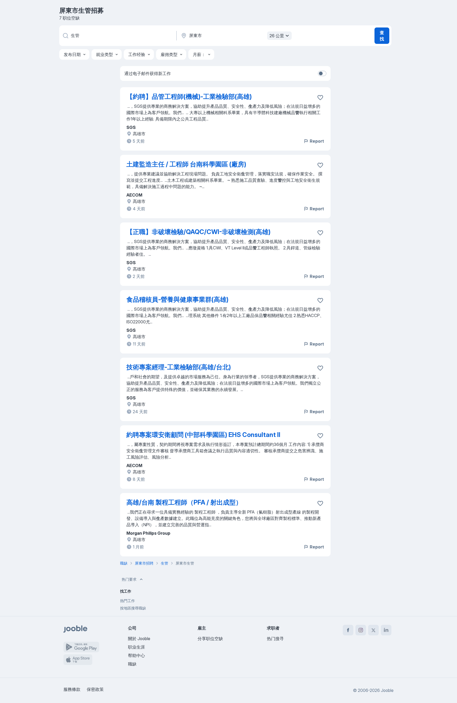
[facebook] (348, 630)
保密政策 (95, 689)
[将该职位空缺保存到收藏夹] (320, 97)
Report (317, 141)
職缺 (132, 664)
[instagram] (360, 630)
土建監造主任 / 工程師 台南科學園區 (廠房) (186, 164)
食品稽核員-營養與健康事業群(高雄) (177, 299)
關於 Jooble (139, 638)
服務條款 (71, 689)
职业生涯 (136, 647)
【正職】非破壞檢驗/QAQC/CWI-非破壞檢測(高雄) (198, 232)
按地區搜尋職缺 (133, 608)
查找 (382, 35)
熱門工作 (127, 600)
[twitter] (373, 630)
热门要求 (129, 579)
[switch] (322, 73)
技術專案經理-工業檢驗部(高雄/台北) (178, 367)
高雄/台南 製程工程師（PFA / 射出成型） (184, 502)
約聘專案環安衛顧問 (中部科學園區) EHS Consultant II (203, 435)
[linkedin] (386, 630)
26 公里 (276, 35)
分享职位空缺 (210, 638)
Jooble (387, 690)
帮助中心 (136, 655)
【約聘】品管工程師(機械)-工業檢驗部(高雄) (189, 96)
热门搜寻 (275, 638)
